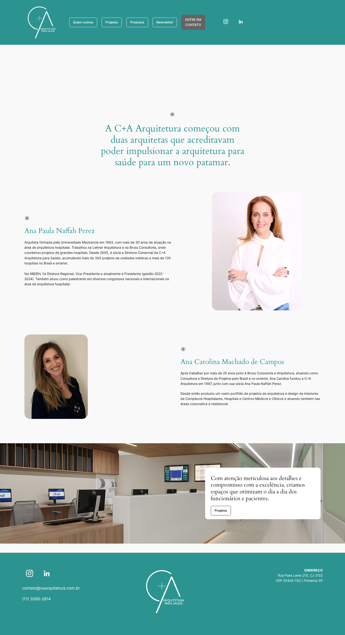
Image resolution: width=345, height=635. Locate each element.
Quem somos (83, 22)
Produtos (137, 22)
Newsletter (164, 22)
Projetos (111, 22)
